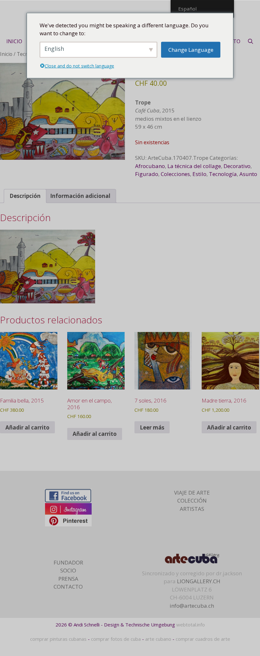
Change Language (190, 49)
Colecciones (175, 174)
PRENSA (68, 578)
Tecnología (223, 174)
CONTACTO (68, 586)
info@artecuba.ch (192, 605)
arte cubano (158, 639)
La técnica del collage (194, 166)
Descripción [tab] (25, 196)
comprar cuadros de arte (203, 639)
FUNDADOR (68, 562)
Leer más (152, 427)
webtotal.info (190, 624)
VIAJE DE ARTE (192, 492)
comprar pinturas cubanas (58, 639)
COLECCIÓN (192, 500)
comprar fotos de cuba (116, 639)
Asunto (248, 174)
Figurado (146, 174)
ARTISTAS (192, 508)
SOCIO (68, 570)
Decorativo (237, 166)
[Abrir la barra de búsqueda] (250, 41)
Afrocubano (150, 166)
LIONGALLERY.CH (198, 581)
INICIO (14, 41)
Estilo (199, 174)
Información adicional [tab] (80, 196)
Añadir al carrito (27, 427)
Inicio (6, 54)
